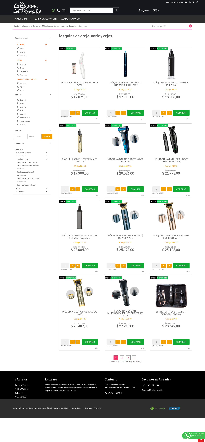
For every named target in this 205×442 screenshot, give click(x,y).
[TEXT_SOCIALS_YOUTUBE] (186, 2)
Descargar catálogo (174, 2)
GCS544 (23, 83)
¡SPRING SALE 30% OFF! (46, 19)
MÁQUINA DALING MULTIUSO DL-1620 (79, 312)
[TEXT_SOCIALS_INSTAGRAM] (189, 2)
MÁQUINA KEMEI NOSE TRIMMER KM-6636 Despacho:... (79, 236)
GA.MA (23, 64)
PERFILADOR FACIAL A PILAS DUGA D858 (79, 83)
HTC (21, 111)
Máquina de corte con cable (27, 162)
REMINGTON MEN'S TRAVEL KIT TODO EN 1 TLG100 (171, 312)
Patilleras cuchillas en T (25, 172)
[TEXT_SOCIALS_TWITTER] (193, 2)
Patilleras (20, 169)
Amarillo (23, 56)
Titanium (23, 75)
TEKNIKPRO (25, 121)
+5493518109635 (115, 393)
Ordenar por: (158, 26)
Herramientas (21, 156)
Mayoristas (76, 408)
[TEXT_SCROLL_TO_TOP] (201, 439)
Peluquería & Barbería (30, 26)
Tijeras (18, 188)
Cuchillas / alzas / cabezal (26, 185)
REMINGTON (25, 118)
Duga (22, 68)
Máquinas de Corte (50, 26)
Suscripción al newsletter (153, 390)
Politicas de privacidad (58, 408)
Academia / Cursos (71, 19)
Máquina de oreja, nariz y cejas (74, 26)
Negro (22, 52)
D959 (22, 91)
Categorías (21, 19)
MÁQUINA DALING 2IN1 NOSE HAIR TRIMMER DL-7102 (125, 83)
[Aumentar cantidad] (72, 113)
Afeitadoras (21, 175)
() (157, 10)
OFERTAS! (19, 149)
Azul (22, 49)
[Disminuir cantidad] (77, 113)
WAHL (22, 125)
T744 (22, 87)
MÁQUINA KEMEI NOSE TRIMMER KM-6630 (171, 83)
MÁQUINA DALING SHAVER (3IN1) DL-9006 (125, 160)
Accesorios (20, 191)
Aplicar (47, 136)
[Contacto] (58, 10)
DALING (23, 100)
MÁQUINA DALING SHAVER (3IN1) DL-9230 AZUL (125, 236)
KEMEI (22, 114)
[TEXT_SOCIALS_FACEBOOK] (197, 2)
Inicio (16, 26)
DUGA (22, 103)
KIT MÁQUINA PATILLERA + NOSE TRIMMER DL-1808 (171, 160)
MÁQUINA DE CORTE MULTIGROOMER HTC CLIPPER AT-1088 (125, 312)
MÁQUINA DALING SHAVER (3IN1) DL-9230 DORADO (171, 236)
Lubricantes (21, 182)
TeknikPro (24, 71)
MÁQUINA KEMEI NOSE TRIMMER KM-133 (79, 160)
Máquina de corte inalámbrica (28, 165)
